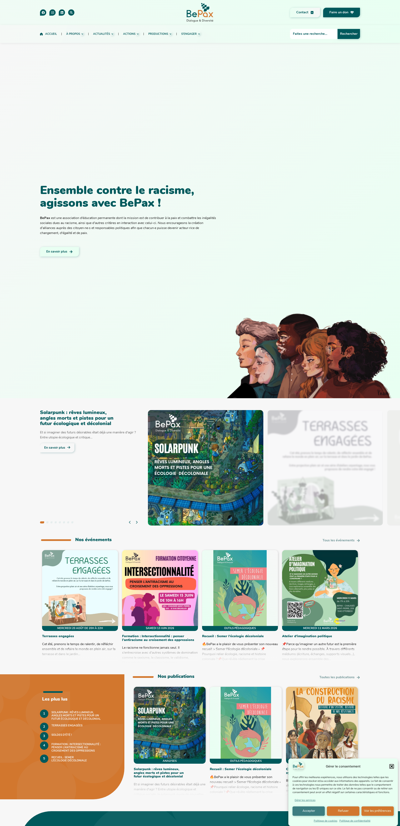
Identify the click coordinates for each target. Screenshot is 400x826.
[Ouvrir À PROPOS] (82, 34)
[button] (392, 766)
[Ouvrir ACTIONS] (137, 34)
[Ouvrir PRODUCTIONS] (170, 34)
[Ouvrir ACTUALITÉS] (112, 34)
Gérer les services (305, 800)
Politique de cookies (325, 820)
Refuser (343, 811)
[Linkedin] (62, 12)
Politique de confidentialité (354, 820)
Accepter (308, 811)
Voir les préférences (377, 811)
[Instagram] (52, 12)
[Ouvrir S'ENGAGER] (199, 34)
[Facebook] (43, 12)
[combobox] (314, 34)
